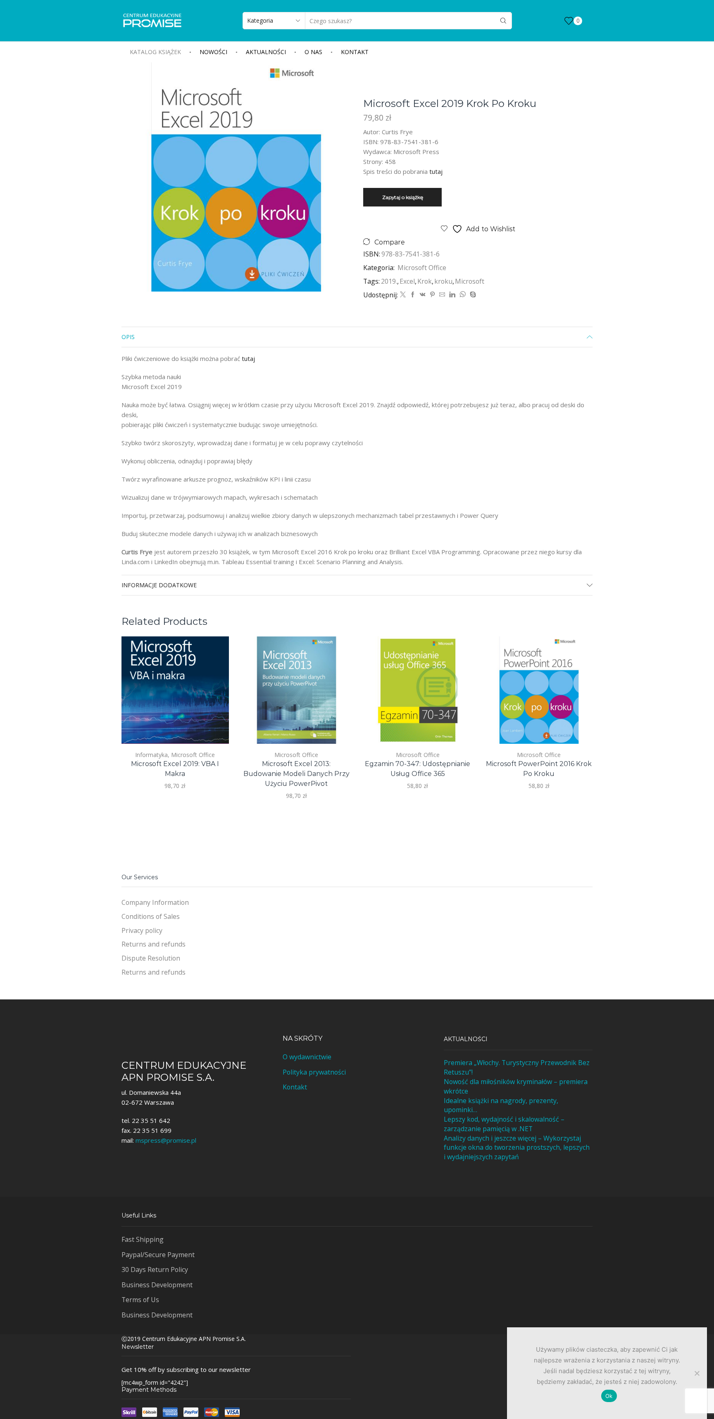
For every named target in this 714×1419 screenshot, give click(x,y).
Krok (424, 281)
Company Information (155, 902)
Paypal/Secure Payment (158, 1254)
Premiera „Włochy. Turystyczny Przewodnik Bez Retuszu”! (517, 1067)
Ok (609, 1396)
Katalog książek (155, 52)
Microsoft (469, 281)
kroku (443, 281)
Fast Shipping (142, 1239)
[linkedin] (452, 295)
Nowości (213, 52)
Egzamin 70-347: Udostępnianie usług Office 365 (417, 769)
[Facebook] (413, 295)
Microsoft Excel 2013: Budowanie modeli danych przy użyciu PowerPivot (296, 774)
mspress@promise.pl (166, 1140)
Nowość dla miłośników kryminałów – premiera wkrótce (516, 1086)
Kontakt (355, 52)
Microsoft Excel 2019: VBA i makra (175, 769)
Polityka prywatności (314, 1072)
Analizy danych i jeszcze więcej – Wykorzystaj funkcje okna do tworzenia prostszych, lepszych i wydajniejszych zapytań (517, 1148)
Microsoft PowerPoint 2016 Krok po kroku (539, 769)
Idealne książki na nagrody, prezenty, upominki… (501, 1105)
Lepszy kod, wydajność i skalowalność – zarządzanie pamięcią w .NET (504, 1124)
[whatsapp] (462, 295)
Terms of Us (140, 1299)
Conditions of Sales (150, 916)
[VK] (423, 295)
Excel (407, 281)
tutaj (436, 171)
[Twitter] (403, 295)
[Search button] (503, 20)
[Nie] (697, 1373)
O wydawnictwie (307, 1056)
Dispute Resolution (150, 958)
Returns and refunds (153, 944)
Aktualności (266, 52)
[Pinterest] (432, 295)
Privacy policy (141, 930)
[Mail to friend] (442, 295)
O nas (313, 52)
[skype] (472, 295)
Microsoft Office (421, 267)
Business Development (157, 1284)
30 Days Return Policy (154, 1269)
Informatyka (151, 755)
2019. (389, 281)
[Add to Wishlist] (213, 726)
